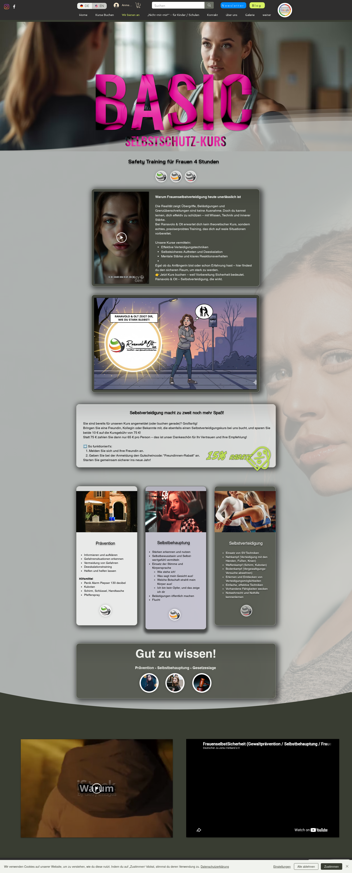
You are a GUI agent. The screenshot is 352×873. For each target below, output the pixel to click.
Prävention (105, 543)
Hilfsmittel (86, 578)
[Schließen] (347, 866)
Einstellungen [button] (282, 866)
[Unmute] (106, 384)
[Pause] (99, 384)
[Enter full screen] (251, 384)
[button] (233, 5)
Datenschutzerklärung (215, 866)
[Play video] (122, 237)
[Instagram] (6, 6)
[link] (138, 5)
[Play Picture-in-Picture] (244, 384)
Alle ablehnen (306, 866)
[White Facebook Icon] (14, 6)
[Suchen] (209, 5)
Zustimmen (331, 866)
